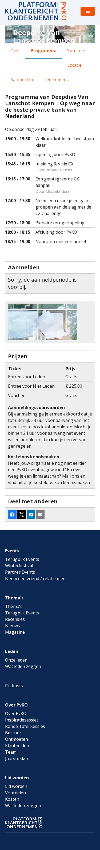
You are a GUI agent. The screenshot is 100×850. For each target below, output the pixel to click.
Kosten (12, 799)
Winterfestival (19, 566)
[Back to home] (35, 11)
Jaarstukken (17, 758)
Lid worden (17, 778)
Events (12, 551)
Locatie (74, 65)
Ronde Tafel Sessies (25, 726)
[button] (12, 514)
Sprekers (76, 51)
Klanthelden (17, 746)
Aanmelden (21, 79)
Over (15, 51)
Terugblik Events (22, 559)
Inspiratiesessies (22, 720)
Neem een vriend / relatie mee (35, 578)
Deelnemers (55, 79)
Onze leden (16, 660)
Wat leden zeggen (23, 666)
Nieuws (12, 626)
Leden (11, 651)
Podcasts (14, 686)
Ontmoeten (16, 739)
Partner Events (20, 572)
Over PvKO (16, 705)
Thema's (14, 598)
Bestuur (13, 733)
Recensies (15, 619)
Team (11, 752)
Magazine (15, 632)
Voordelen (15, 793)
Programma (44, 51)
